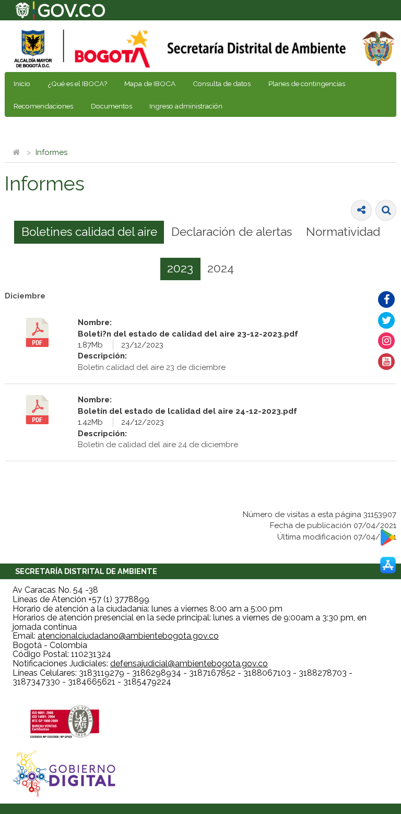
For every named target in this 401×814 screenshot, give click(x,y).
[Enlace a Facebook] (386, 299)
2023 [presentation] (180, 268)
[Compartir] (361, 210)
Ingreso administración (185, 106)
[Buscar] (385, 210)
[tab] (89, 232)
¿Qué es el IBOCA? (77, 83)
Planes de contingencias (306, 83)
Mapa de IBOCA (149, 83)
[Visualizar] (38, 332)
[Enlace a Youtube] (386, 361)
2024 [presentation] (220, 268)
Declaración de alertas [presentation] (231, 231)
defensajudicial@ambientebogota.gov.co (189, 663)
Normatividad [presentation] (343, 231)
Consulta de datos (222, 83)
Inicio (22, 83)
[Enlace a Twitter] (386, 320)
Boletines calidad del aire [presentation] (89, 231)
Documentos (111, 106)
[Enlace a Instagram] (386, 340)
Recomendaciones (43, 106)
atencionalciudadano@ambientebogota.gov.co (128, 636)
